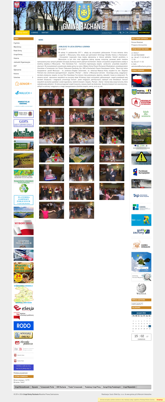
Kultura (16, 74)
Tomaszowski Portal (47, 387)
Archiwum (133, 32)
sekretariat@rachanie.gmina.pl (141, 66)
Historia (16, 58)
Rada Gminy (18, 51)
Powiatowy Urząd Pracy (93, 387)
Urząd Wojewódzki (129, 387)
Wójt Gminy (17, 47)
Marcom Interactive (144, 394)
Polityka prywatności (21, 373)
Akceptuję (160, 400)
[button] (33, 78)
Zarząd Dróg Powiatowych (112, 387)
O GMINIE (34, 33)
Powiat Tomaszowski (75, 387)
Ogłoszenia (17, 70)
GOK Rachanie (61, 387)
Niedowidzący (144, 32)
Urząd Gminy (18, 54)
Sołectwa (17, 77)
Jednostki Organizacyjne (22, 62)
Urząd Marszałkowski (22, 387)
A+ (128, 32)
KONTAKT (45, 33)
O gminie (17, 43)
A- (124, 32)
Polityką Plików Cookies (147, 400)
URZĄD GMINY (22, 33)
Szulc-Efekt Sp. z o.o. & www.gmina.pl (123, 394)
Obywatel (35, 387)
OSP (15, 66)
